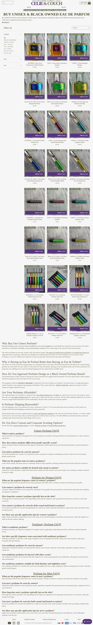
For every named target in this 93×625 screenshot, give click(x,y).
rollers (57, 395)
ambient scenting (40, 425)
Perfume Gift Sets (8, 51)
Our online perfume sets (44, 395)
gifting (48, 346)
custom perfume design (20, 425)
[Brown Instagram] (18, 623)
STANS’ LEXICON (62, 385)
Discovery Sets (7, 53)
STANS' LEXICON (9, 42)
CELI (35, 3)
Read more (5, 22)
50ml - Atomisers (8, 44)
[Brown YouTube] (9, 623)
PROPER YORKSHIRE (10, 40)
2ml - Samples (7, 48)
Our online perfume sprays (20, 397)
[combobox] (81, 28)
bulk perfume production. (57, 425)
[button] (84, 3)
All (4, 38)
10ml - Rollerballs (8, 46)
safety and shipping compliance (44, 413)
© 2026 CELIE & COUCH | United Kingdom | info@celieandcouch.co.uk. (38, 622)
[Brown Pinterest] (14, 623)
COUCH (54, 3)
